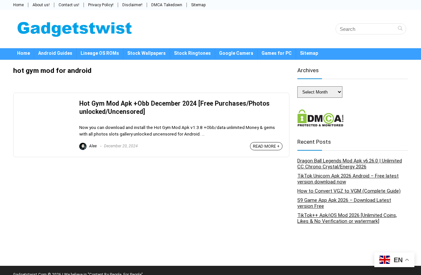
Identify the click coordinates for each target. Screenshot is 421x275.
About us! (41, 5)
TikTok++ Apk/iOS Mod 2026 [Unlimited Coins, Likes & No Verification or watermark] (347, 218)
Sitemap (198, 5)
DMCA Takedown (166, 5)
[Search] (400, 28)
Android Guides (55, 53)
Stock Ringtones (192, 53)
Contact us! (69, 5)
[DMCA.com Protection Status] (320, 112)
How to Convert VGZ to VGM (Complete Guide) (349, 191)
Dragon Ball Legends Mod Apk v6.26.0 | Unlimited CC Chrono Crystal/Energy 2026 (349, 164)
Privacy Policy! (100, 5)
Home (18, 5)
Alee (92, 146)
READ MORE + (266, 146)
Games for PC (276, 53)
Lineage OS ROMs (100, 53)
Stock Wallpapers (146, 53)
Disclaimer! (132, 5)
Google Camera (236, 53)
